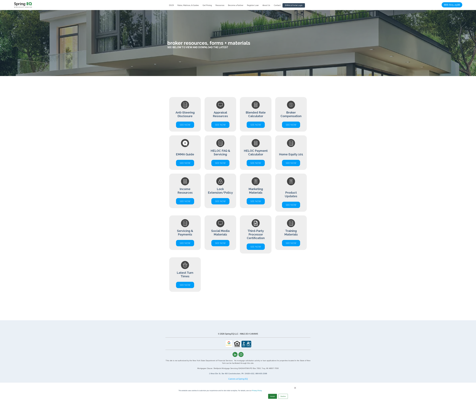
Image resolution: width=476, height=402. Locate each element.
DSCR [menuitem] (171, 5)
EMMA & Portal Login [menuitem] (293, 5)
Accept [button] (272, 396)
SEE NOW (255, 246)
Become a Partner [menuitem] (235, 5)
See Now (185, 124)
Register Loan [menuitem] (253, 5)
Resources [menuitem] (220, 5)
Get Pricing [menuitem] (207, 5)
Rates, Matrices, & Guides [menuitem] (188, 5)
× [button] (295, 387)
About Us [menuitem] (266, 5)
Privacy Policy (257, 390)
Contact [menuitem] (277, 5)
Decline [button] (283, 396)
